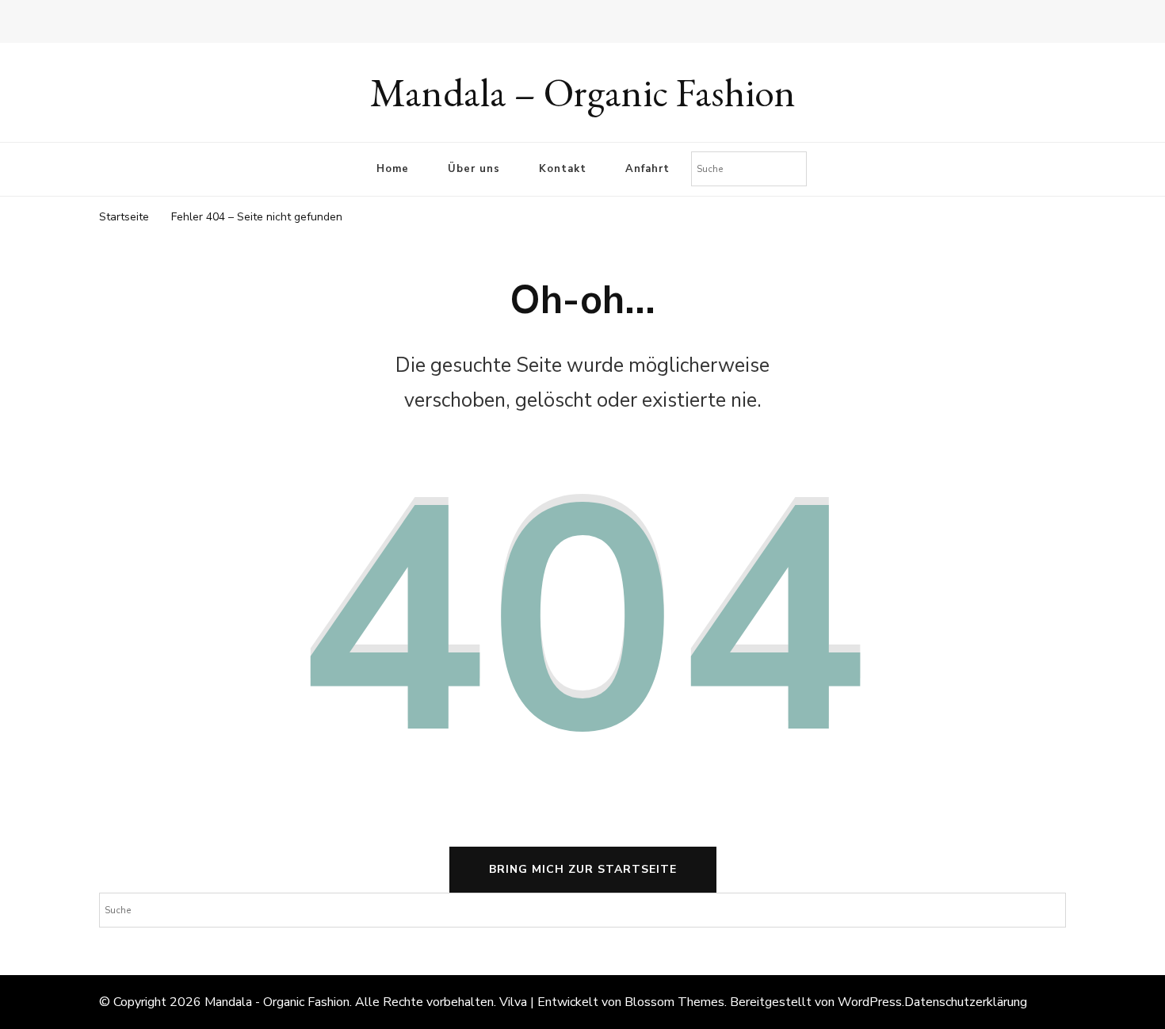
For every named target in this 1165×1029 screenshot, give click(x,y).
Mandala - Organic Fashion (277, 1002)
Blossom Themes (674, 1002)
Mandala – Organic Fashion (583, 92)
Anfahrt (647, 169)
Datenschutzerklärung (965, 1002)
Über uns (474, 169)
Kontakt (562, 169)
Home (392, 169)
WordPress (870, 1002)
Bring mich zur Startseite (583, 869)
